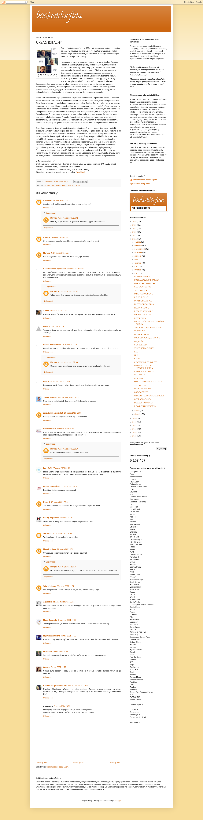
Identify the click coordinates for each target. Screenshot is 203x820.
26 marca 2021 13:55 (57, 326)
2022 (134, 235)
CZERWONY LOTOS (142, 287)
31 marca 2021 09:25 (66, 602)
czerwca (138, 263)
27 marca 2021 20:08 (60, 502)
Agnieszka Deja (49, 602)
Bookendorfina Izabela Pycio (145, 180)
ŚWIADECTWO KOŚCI (143, 403)
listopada (138, 246)
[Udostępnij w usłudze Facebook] (83, 181)
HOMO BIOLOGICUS (142, 276)
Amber (46, 311)
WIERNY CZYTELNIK (143, 315)
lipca (136, 259)
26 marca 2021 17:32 (69, 218)
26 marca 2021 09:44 (62, 253)
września (138, 252)
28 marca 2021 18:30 (63, 533)
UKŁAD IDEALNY (141, 297)
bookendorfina (59, 16)
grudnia (137, 242)
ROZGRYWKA (140, 318)
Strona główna (79, 763)
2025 (134, 225)
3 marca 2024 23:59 (62, 706)
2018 (134, 425)
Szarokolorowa (49, 429)
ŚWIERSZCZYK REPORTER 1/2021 (148, 327)
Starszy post (115, 763)
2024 (134, 229)
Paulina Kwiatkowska (52, 345)
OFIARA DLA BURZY (142, 399)
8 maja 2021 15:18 (68, 567)
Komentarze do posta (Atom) (57, 767)
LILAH (136, 355)
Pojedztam (47, 381)
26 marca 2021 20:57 (65, 429)
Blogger (118, 801)
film (63, 185)
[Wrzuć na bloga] (77, 181)
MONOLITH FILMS (73, 185)
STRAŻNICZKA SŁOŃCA (144, 348)
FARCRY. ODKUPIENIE (143, 294)
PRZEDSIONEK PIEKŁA (144, 304)
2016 (134, 432)
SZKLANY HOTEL (141, 385)
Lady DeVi (47, 468)
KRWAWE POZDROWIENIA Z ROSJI (149, 396)
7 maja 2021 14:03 (68, 636)
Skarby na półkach (51, 518)
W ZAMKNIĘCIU (140, 375)
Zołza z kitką (48, 533)
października (139, 249)
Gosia (45, 326)
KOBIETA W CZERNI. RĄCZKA (146, 280)
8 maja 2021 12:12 (58, 667)
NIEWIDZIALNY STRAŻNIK (145, 406)
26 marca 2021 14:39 (61, 381)
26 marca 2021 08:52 (61, 200)
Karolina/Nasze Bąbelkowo (54, 269)
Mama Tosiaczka (50, 620)
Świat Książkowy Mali (52, 397)
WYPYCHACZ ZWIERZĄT (144, 283)
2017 (134, 429)
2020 (134, 418)
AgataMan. (47, 200)
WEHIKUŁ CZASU (141, 334)
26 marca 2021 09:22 (59, 237)
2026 (134, 222)
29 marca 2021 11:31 (65, 586)
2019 (134, 422)
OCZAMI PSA (139, 331)
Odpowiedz (47, 208)
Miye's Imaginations (51, 636)
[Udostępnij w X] (80, 181)
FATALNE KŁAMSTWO (143, 301)
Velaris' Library (49, 586)
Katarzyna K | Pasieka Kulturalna (57, 685)
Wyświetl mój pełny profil (140, 184)
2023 (134, 232)
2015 (134, 436)
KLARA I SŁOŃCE (141, 308)
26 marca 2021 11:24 (58, 311)
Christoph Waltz (49, 185)
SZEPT (137, 359)
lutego (137, 411)
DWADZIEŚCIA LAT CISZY (145, 371)
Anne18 (46, 237)
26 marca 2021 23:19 (69, 449)
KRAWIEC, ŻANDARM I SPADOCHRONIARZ (143, 367)
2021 (134, 239)
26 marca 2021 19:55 (72, 413)
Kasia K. (46, 502)
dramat (58, 185)
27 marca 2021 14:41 (69, 486)
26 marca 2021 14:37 (70, 345)
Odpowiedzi (51, 213)
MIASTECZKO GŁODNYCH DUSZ (148, 382)
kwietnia (138, 270)
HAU (136, 352)
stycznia (137, 414)
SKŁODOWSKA (140, 290)
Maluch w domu (49, 549)
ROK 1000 (138, 378)
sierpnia (137, 256)
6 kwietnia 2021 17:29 (67, 620)
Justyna (46, 667)
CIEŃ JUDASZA (140, 345)
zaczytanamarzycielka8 (53, 413)
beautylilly (47, 651)
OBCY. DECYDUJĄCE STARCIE (147, 338)
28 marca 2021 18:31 (65, 549)
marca (137, 273)
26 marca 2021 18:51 (71, 397)
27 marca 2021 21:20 (68, 518)
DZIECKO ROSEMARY (143, 311)
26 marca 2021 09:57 (75, 269)
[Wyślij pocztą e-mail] (74, 181)
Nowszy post (42, 763)
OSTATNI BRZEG (141, 392)
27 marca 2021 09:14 (61, 468)
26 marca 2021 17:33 (69, 362)
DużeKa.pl (80, 172)
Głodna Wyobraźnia (51, 486)
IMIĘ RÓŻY (138, 341)
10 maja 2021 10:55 (80, 685)
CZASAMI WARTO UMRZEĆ (145, 362)
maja (136, 266)
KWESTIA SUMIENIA (142, 389)
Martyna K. (55, 218)
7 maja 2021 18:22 (60, 651)
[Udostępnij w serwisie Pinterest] (86, 181)
